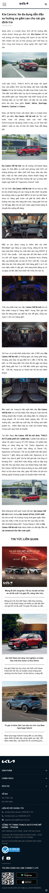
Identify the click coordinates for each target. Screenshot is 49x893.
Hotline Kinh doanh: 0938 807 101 (18, 812)
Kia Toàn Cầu (7, 798)
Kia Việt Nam (7, 802)
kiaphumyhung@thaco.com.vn (17, 820)
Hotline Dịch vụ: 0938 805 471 (17, 816)
